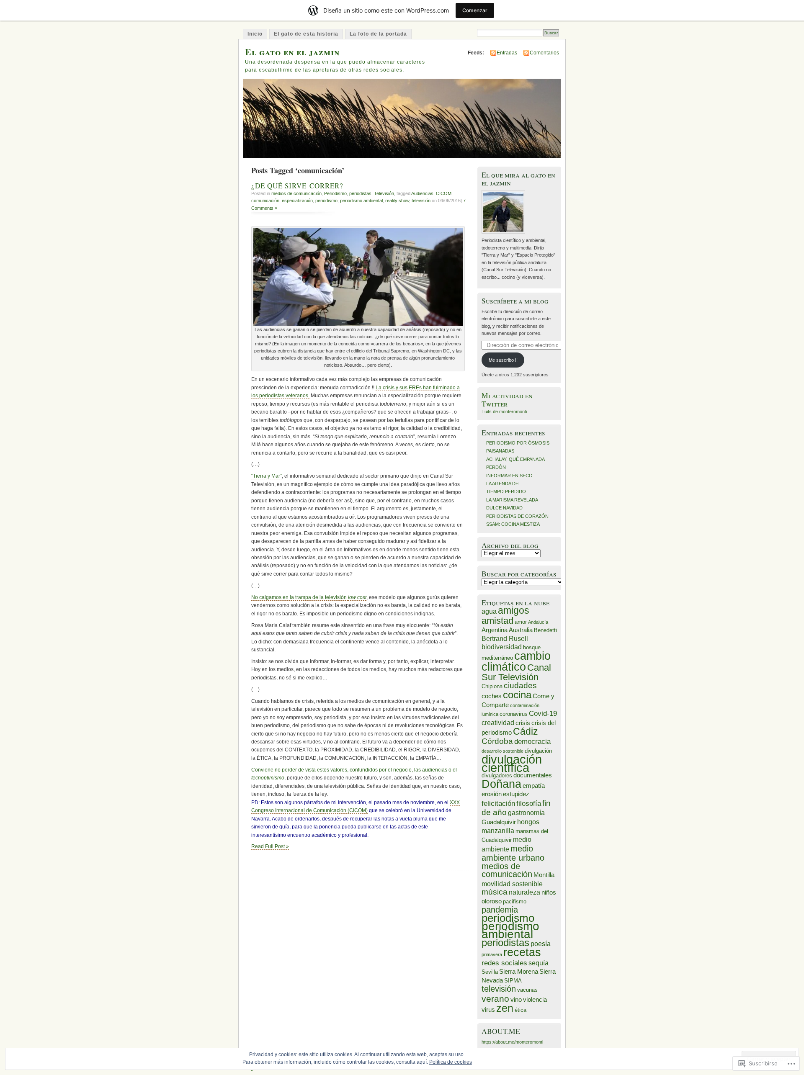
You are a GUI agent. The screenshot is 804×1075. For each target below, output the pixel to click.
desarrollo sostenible (502, 751)
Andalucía (538, 622)
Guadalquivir (499, 822)
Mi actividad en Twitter (507, 399)
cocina (517, 694)
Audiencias (422, 193)
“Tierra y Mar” (266, 476)
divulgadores (497, 775)
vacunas (527, 990)
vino (516, 999)
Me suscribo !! (503, 360)
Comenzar (474, 10)
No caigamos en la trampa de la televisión (299, 597)
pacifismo (514, 901)
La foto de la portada (378, 34)
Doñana (501, 784)
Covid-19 (543, 713)
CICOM (443, 193)
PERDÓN (496, 467)
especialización (297, 200)
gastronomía (526, 812)
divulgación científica (512, 763)
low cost (357, 597)
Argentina (495, 630)
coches (492, 696)
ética (520, 1010)
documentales (532, 775)
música (495, 891)
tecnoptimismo (267, 778)
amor (521, 622)
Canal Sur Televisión (516, 672)
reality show (397, 200)
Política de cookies (450, 1062)
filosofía (528, 803)
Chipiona (492, 686)
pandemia (500, 909)
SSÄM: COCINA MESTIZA (513, 524)
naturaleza (524, 892)
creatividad (498, 722)
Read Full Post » (270, 846)
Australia (521, 630)
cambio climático (516, 661)
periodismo (326, 200)
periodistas (360, 193)
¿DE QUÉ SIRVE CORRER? (297, 185)
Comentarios (544, 53)
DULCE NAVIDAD (504, 507)
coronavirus (514, 714)
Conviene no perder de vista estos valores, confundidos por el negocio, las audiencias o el (354, 770)
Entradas (507, 53)
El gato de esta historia (306, 34)
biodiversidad (502, 647)
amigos (513, 610)
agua (489, 611)
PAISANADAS (500, 450)
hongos (528, 822)
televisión (421, 200)
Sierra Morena (518, 971)
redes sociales (504, 963)
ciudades (520, 685)
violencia (535, 999)
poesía (541, 943)
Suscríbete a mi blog (515, 301)
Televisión (384, 193)
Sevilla (490, 972)
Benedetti (545, 630)
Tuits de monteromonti (504, 411)
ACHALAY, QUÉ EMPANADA (515, 459)
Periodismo (335, 193)
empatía (534, 785)
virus (488, 1009)
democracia (532, 741)
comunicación (265, 200)
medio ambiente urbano (513, 853)
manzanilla (498, 830)
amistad (497, 620)
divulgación (538, 751)
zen (504, 1008)
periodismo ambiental (361, 200)
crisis (522, 723)
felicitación (498, 803)
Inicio (255, 34)
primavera (492, 954)
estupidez (516, 794)
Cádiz (525, 731)
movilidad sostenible (512, 883)
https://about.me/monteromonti (512, 1041)
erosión (492, 794)
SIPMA (513, 980)
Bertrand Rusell (505, 638)
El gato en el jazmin (292, 51)
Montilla (543, 875)
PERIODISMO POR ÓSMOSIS (517, 442)
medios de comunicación (296, 193)
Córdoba (497, 741)
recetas (522, 952)
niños (548, 892)
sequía (538, 963)
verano (495, 998)
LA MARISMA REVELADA (512, 499)
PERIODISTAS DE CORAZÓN (517, 516)
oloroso (492, 901)
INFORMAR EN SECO (509, 475)
